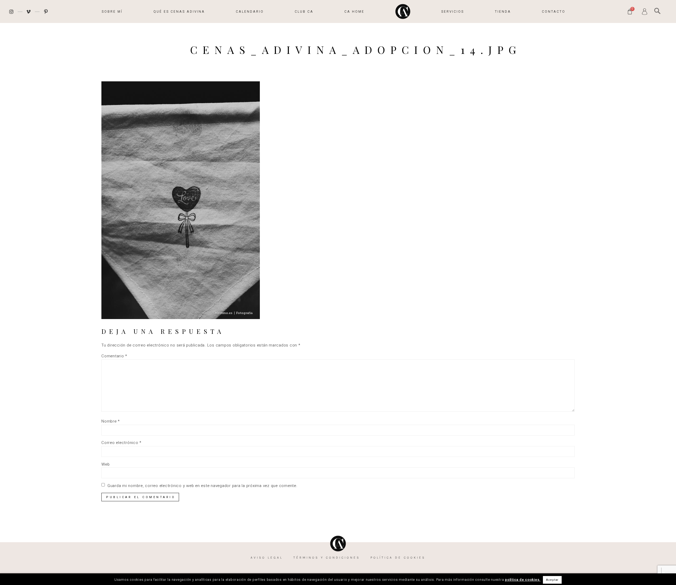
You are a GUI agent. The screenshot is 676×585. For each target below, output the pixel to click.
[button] (657, 11)
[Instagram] (11, 11)
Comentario (114, 356)
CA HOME (354, 11)
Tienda (503, 11)
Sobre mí (112, 11)
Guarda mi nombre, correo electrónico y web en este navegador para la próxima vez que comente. (202, 486)
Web (105, 464)
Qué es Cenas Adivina (179, 11)
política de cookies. (523, 579)
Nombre (110, 421)
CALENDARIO (250, 11)
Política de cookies (397, 557)
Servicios (452, 11)
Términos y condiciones (326, 557)
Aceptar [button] (552, 580)
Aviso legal (267, 557)
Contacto (553, 11)
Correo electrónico (121, 443)
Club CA (304, 11)
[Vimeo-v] (29, 11)
